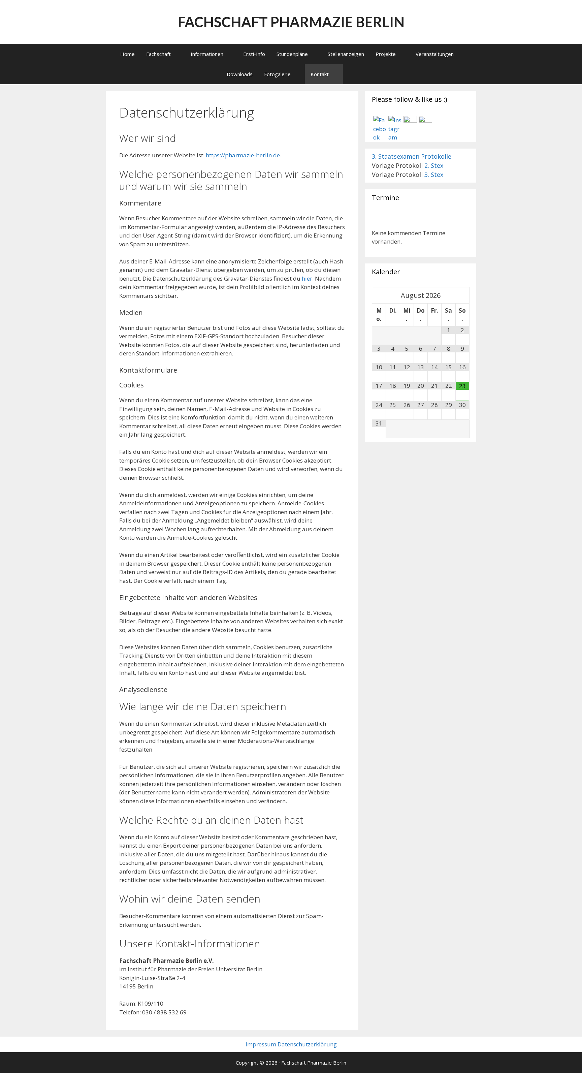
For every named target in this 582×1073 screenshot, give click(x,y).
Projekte (386, 54)
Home (127, 54)
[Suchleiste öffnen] (352, 74)
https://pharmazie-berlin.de (243, 155)
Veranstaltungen (435, 54)
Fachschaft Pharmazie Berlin (291, 21)
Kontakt (320, 74)
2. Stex (433, 165)
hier (306, 278)
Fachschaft (158, 54)
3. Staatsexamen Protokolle (411, 156)
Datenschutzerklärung (307, 1044)
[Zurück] (381, 220)
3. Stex (433, 174)
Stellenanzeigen (346, 54)
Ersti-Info (254, 54)
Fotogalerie (277, 74)
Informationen (207, 54)
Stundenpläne (292, 54)
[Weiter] (460, 220)
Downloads (240, 74)
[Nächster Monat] (462, 295)
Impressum (261, 1044)
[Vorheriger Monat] (379, 295)
